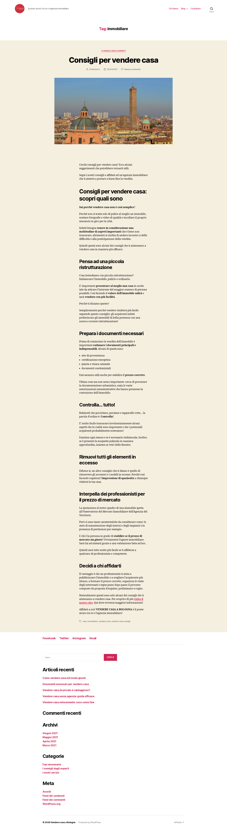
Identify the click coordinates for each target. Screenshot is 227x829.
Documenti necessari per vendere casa (66, 684)
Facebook (49, 638)
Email (92, 638)
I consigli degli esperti (113, 51)
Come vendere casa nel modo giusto (64, 678)
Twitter (64, 638)
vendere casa (105, 621)
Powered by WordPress (89, 822)
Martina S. (96, 69)
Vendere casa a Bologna (63, 822)
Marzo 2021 (49, 745)
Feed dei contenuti (54, 795)
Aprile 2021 (49, 741)
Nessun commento (132, 69)
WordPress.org (52, 803)
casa (85, 621)
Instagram (79, 638)
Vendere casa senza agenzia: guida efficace (68, 696)
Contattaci (196, 8)
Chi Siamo (173, 8)
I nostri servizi (51, 772)
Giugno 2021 (50, 733)
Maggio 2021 (50, 737)
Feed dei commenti (54, 799)
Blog (183, 8)
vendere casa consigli (120, 621)
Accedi (47, 791)
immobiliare (92, 621)
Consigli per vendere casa (113, 59)
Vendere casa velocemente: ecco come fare (68, 702)
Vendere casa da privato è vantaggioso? (66, 690)
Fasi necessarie (52, 764)
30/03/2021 (112, 69)
